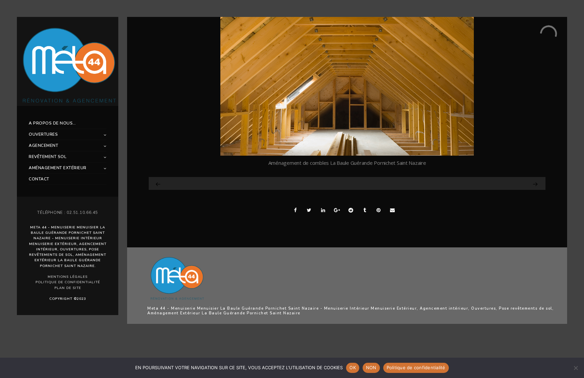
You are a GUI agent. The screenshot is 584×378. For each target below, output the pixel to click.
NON (371, 367)
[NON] (575, 367)
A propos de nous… (52, 123)
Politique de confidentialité (67, 282)
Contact (39, 179)
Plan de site (67, 288)
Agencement (43, 145)
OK (352, 367)
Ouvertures (43, 134)
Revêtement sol (47, 156)
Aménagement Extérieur (58, 168)
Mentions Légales (68, 276)
